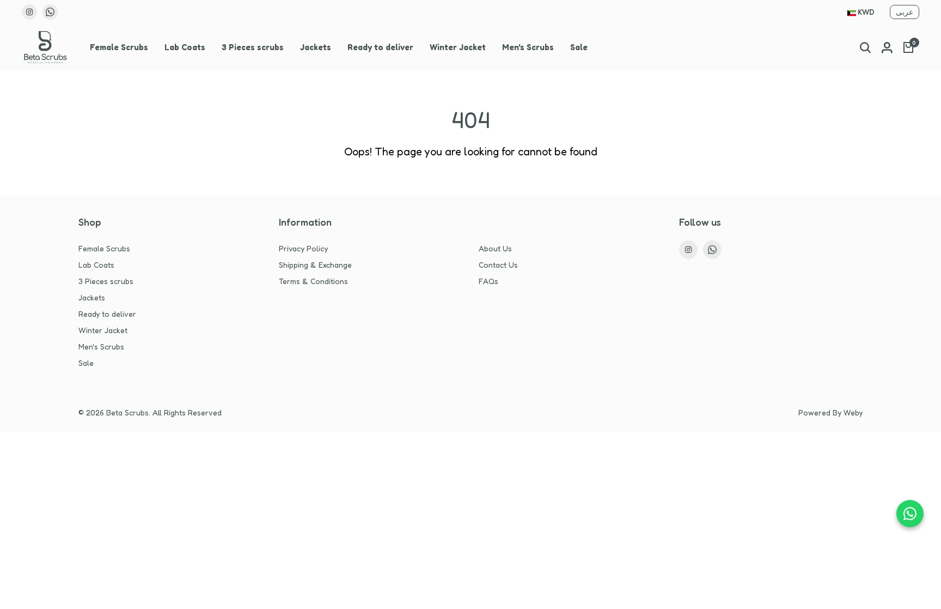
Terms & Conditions (313, 281)
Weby (853, 412)
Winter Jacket (458, 47)
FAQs (488, 281)
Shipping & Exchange (315, 264)
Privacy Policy (303, 248)
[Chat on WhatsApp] (910, 513)
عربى (904, 11)
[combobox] (861, 12)
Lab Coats (184, 47)
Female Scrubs (119, 47)
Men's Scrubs (528, 47)
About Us (495, 248)
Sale (579, 47)
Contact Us (498, 264)
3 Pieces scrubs (253, 47)
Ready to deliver (380, 47)
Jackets (315, 47)
